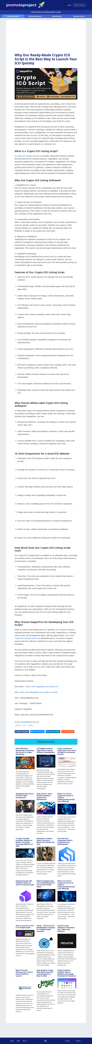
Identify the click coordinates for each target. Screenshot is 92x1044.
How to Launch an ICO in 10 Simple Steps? (25, 927)
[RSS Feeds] (45, 1040)
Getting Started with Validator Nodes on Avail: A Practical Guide (25, 883)
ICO (24, 725)
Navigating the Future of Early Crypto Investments (25, 796)
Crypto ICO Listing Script (26, 156)
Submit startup (79, 5)
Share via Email (68, 731)
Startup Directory (35, 16)
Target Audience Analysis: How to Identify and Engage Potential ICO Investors (67, 973)
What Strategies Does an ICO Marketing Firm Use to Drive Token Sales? (46, 884)
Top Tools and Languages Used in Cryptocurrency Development (65, 841)
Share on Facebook (22, 731)
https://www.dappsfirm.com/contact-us (41, 686)
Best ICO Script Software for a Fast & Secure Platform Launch (24, 973)
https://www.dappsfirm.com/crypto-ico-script (38, 692)
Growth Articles (13, 16)
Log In (69, 5)
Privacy (67, 1041)
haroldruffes (26, 722)
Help (18, 1041)
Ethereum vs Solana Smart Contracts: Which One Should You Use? (46, 841)
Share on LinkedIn (53, 731)
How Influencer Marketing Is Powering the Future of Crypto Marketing (25, 751)
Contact (78, 1041)
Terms (25, 1041)
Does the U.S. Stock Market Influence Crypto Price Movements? (44, 796)
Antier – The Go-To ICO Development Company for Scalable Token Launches (46, 928)
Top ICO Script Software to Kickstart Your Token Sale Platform (66, 928)
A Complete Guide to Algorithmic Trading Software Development (46, 750)
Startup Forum (78, 16)
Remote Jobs (57, 16)
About (12, 1041)
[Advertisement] (46, 38)
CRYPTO (18, 725)
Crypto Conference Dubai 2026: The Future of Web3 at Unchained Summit (67, 751)
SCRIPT (30, 725)
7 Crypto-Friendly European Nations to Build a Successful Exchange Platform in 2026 (24, 842)
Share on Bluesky (38, 731)
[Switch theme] (64, 5)
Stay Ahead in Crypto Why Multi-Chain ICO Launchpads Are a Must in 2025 (45, 973)
